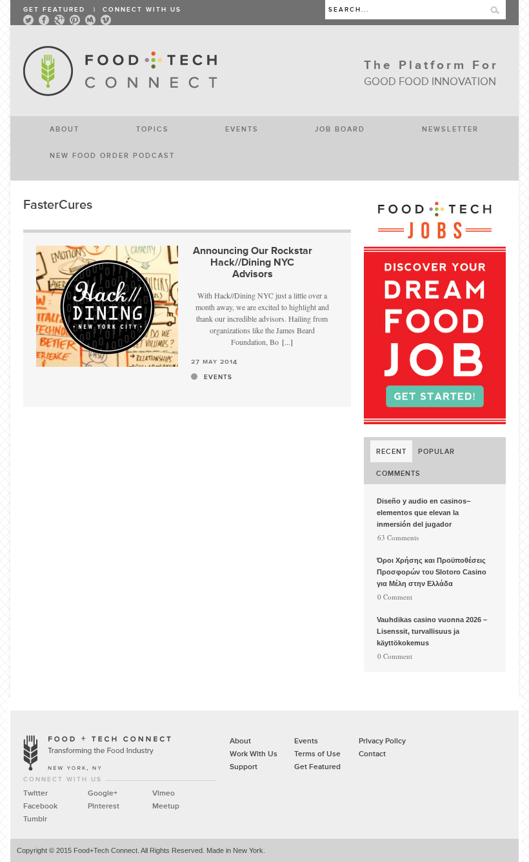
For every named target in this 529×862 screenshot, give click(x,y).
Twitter (35, 794)
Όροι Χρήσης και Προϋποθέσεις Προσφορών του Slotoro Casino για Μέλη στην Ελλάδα (431, 571)
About (64, 128)
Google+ (102, 794)
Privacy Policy (382, 741)
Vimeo (163, 794)
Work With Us (253, 754)
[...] (287, 342)
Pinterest (103, 806)
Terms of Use (317, 754)
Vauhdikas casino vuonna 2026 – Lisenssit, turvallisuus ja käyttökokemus (432, 631)
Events (242, 128)
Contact (372, 754)
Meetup (165, 806)
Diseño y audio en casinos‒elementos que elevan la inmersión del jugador (423, 512)
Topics (152, 128)
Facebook (40, 806)
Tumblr (35, 819)
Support (243, 767)
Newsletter (450, 128)
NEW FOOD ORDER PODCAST (112, 155)
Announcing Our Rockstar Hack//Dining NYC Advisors (252, 263)
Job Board (340, 128)
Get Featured (54, 9)
